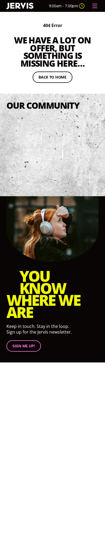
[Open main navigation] (95, 6)
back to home (55, 78)
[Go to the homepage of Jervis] (19, 6)
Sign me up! (23, 345)
